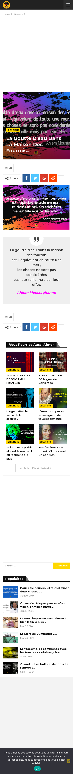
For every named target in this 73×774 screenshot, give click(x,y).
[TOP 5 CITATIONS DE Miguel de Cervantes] (53, 362)
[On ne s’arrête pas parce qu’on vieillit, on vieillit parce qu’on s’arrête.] (10, 607)
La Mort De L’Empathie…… (38, 633)
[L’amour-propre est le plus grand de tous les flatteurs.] (53, 398)
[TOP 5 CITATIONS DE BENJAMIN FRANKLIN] (20, 362)
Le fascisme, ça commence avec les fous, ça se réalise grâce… (43, 650)
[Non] (68, 761)
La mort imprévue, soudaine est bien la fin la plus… (43, 620)
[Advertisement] (36, 52)
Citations (13, 130)
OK (37, 768)
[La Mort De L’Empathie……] (10, 637)
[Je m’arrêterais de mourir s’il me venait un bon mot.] (53, 434)
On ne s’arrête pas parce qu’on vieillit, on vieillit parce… (42, 604)
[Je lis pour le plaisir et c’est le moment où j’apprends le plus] (20, 434)
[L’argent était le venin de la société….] (20, 398)
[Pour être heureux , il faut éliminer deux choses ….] (10, 592)
